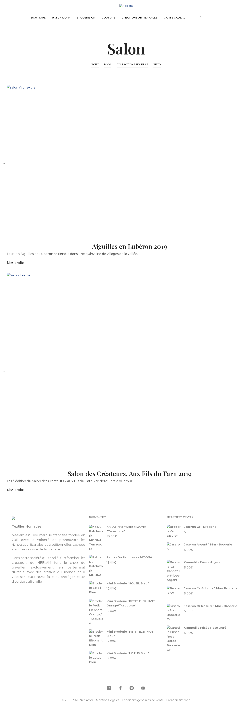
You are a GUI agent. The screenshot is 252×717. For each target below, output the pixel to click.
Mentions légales (107, 700)
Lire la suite (15, 262)
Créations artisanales (139, 17)
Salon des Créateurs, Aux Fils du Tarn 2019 (130, 473)
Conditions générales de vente (143, 700)
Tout (95, 64)
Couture (108, 17)
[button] (198, 17)
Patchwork (61, 17)
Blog (107, 64)
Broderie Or (86, 17)
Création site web (178, 700)
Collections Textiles (132, 64)
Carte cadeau (174, 17)
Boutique (38, 17)
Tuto (157, 64)
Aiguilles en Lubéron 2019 (129, 246)
